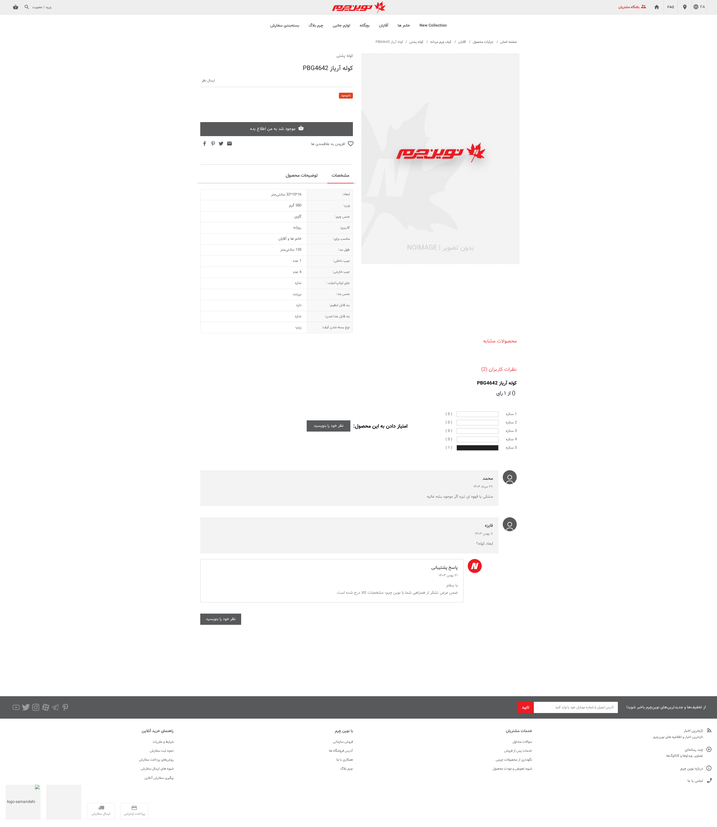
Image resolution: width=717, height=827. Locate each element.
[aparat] (45, 707)
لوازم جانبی (341, 26)
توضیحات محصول (302, 175)
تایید (525, 708)
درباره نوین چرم (691, 769)
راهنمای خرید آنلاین (158, 731)
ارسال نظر (208, 80)
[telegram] (55, 707)
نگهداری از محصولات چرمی (514, 759)
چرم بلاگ (316, 26)
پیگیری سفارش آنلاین (159, 778)
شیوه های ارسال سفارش (157, 768)
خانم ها (404, 26)
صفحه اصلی (508, 42)
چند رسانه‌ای (694, 750)
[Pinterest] (65, 707)
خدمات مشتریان (519, 731)
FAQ (670, 7)
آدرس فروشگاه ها (341, 750)
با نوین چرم (344, 731)
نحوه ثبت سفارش (162, 750)
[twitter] (26, 707)
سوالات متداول (522, 741)
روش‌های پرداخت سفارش (156, 759)
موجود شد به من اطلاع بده (272, 129)
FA (702, 7)
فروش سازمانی (343, 741)
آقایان (383, 26)
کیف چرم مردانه (440, 42)
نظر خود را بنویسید (328, 426)
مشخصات (340, 175)
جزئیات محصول (483, 42)
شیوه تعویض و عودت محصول (512, 768)
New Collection (433, 26)
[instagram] (36, 707)
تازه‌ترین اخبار (693, 731)
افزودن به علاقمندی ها (328, 144)
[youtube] (16, 707)
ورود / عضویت (41, 7)
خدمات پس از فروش (518, 750)
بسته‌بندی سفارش (284, 26)
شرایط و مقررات (163, 741)
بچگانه (364, 26)
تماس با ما (695, 781)
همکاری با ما (344, 759)
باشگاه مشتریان (628, 7)
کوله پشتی (416, 42)
